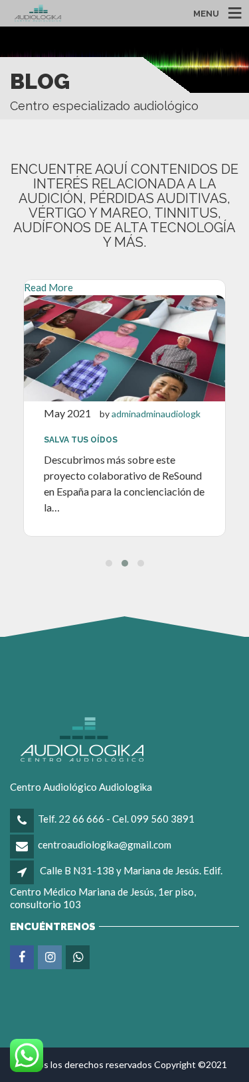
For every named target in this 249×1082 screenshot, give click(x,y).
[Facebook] (23, 957)
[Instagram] (51, 957)
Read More (48, 287)
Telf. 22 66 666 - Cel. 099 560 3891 (116, 819)
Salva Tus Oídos (81, 439)
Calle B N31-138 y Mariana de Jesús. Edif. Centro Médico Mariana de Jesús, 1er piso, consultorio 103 (116, 887)
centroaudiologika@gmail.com (104, 844)
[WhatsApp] (79, 957)
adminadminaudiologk (156, 413)
